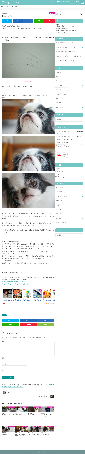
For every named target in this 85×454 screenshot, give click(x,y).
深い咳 (57, 146)
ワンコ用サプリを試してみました (65, 60)
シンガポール (61, 94)
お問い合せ (77, 1)
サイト (4, 370)
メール (4, 364)
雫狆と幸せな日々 (41, 452)
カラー (59, 85)
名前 (3, 358)
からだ (5, 314)
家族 (58, 98)
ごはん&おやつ (61, 81)
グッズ (59, 89)
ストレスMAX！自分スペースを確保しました (68, 56)
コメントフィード (60, 174)
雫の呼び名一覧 (60, 1)
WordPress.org (59, 177)
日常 (58, 103)
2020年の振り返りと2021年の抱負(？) (66, 51)
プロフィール (53, 1)
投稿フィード (59, 171)
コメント (4, 341)
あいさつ (59, 72)
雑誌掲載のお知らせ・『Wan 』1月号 (66, 47)
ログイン (57, 168)
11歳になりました (60, 139)
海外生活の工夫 (61, 107)
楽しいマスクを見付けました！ (64, 43)
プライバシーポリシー (69, 1)
